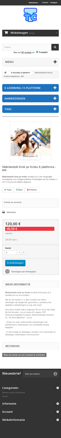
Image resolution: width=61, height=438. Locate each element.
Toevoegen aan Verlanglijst (23, 272)
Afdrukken (11, 212)
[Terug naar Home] (5, 73)
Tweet (9, 190)
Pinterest (33, 190)
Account (7, 411)
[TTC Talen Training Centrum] (30, 15)
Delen (20, 190)
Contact (45, 2)
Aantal (8, 248)
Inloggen (53, 2)
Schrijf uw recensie (12, 202)
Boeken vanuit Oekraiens (13, 392)
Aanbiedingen (14, 98)
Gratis (5, 396)
